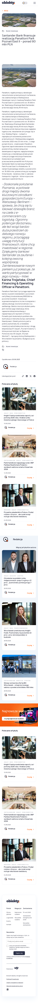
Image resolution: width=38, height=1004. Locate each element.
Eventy (8, 921)
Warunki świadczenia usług (14, 986)
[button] (34, 3)
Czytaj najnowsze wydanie (14, 719)
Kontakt (8, 924)
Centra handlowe (9, 460)
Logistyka (20, 576)
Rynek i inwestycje (12, 31)
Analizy (6, 413)
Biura (11, 413)
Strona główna (8, 913)
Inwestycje (19, 680)
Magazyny (13, 576)
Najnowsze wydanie (18, 913)
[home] (8, 3)
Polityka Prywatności (12, 979)
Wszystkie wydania (18, 918)
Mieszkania (7, 510)
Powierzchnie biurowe (21, 628)
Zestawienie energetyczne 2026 (27, 917)
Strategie (27, 680)
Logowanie (9, 918)
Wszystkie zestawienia (26, 924)
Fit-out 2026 (27, 912)
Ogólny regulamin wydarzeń (14, 982)
